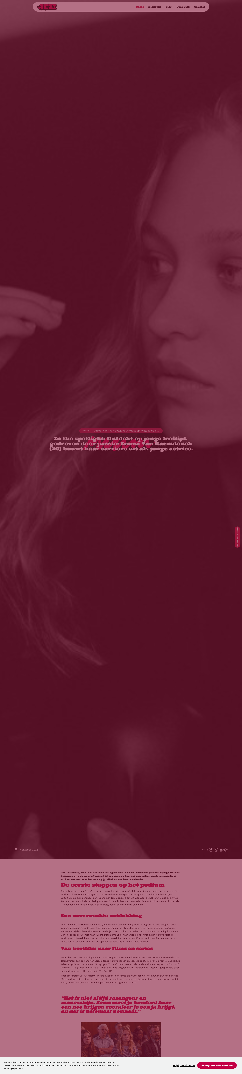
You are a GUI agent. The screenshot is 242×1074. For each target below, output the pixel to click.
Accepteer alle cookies (217, 1065)
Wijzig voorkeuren (184, 1065)
